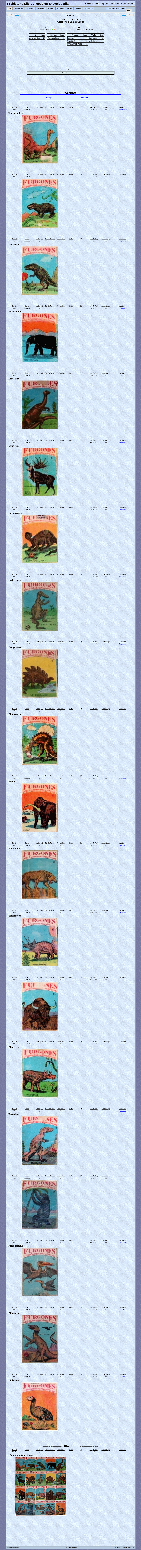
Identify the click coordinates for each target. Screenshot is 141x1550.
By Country (61, 8)
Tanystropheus (123, 109)
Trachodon (123, 1111)
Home (129, 10)
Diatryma (122, 1376)
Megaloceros (122, 442)
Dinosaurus (123, 375)
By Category (30, 8)
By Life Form (88, 8)
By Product (41, 8)
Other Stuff (84, 98)
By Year (69, 8)
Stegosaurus (122, 644)
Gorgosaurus (122, 241)
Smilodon (122, 845)
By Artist (78, 8)
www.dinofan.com (13, 1547)
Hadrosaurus (122, 576)
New (9, 8)
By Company (18, 8)
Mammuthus (122, 778)
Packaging (49, 98)
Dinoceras (123, 1044)
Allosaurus (123, 1309)
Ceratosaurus (122, 509)
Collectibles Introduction (116, 8)
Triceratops (123, 912)
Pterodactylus (123, 1242)
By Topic (51, 8)
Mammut (122, 308)
